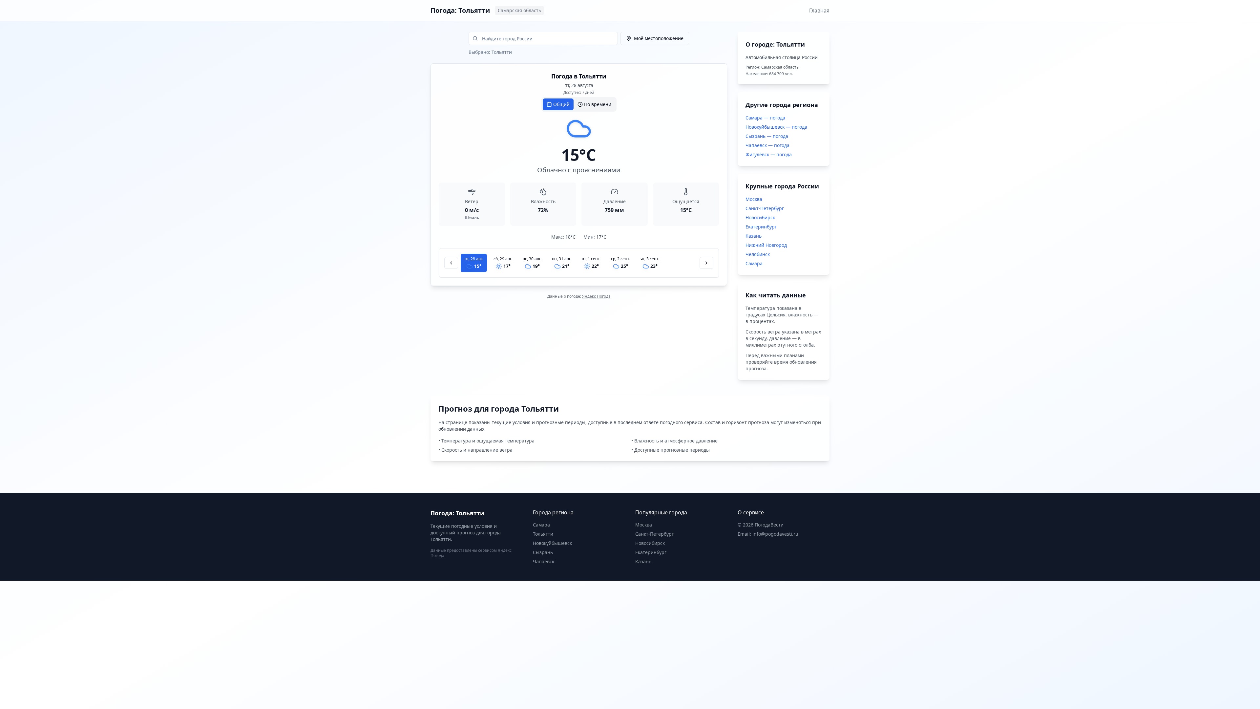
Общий (561, 104)
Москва (754, 199)
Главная (819, 10)
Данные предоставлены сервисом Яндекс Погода (471, 553)
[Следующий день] (706, 263)
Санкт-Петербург (765, 208)
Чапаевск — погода (767, 145)
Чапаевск (543, 561)
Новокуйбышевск (552, 543)
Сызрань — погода (767, 136)
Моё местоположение (658, 38)
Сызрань (543, 552)
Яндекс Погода (596, 296)
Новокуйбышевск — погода (776, 127)
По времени (597, 104)
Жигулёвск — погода (769, 154)
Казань (754, 236)
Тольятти (543, 534)
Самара (754, 263)
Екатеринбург (761, 227)
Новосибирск (760, 217)
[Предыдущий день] (451, 263)
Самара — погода (765, 118)
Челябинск (758, 254)
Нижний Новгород (766, 245)
